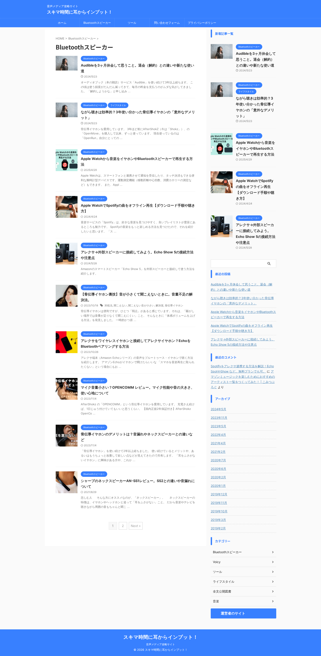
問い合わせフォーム (167, 22)
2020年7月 (218, 460)
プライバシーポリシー (202, 22)
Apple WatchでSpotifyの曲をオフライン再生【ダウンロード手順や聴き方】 (242, 328)
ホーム (62, 22)
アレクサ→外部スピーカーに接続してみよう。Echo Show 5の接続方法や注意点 (243, 341)
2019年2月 (218, 528)
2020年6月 (218, 469)
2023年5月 (218, 426)
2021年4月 (218, 443)
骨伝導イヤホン (174, 305)
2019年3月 (218, 520)
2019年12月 (219, 494)
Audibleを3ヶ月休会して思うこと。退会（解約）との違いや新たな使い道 (256, 59)
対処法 (108, 305)
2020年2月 (218, 477)
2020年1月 (218, 486)
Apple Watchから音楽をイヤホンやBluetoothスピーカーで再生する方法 (255, 148)
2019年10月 (219, 511)
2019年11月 (219, 503)
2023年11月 (219, 417)
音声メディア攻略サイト (160, 644)
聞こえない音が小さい (141, 305)
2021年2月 (218, 451)
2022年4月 (218, 434)
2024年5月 (218, 409)
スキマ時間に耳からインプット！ (79, 12)
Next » (136, 526)
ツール (132, 22)
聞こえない (120, 305)
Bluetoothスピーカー (97, 22)
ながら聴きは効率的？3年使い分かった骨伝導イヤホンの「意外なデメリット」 (242, 300)
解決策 (160, 305)
